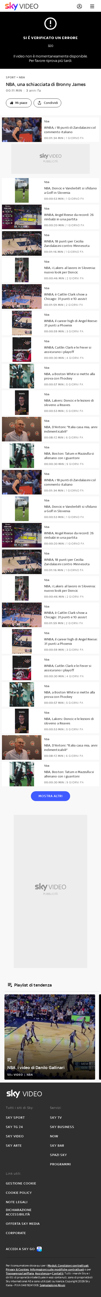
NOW (54, 1136)
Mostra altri (50, 796)
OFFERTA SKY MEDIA (23, 1224)
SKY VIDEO (15, 1136)
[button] (19, 103)
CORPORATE (16, 1233)
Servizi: (56, 1108)
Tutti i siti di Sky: (20, 1108)
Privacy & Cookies (17, 1269)
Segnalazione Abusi (52, 1285)
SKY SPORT (15, 1117)
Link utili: (13, 1173)
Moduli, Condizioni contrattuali (68, 1265)
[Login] (79, 6)
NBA (22, 77)
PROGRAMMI (60, 1164)
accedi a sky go (20, 1249)
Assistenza (42, 1273)
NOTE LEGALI (16, 1202)
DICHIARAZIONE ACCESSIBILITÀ (19, 1212)
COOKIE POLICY (19, 1193)
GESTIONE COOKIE (21, 1183)
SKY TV (56, 1117)
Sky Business (62, 1127)
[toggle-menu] (92, 6)
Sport (11, 77)
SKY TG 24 (14, 1127)
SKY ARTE (14, 1145)
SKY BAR (57, 1145)
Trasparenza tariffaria (20, 1273)
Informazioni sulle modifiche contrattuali (57, 1269)
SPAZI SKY (58, 1155)
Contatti (57, 1273)
